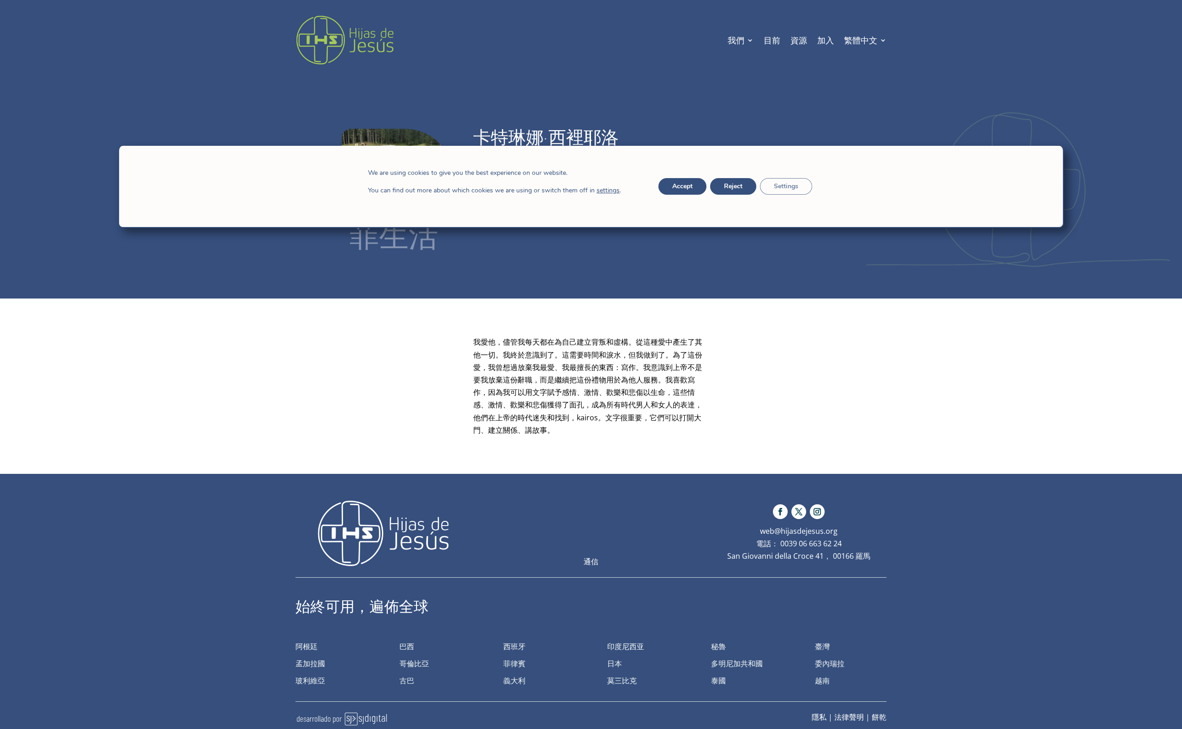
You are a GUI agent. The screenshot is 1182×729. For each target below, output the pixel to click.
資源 (798, 40)
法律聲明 (849, 717)
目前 (772, 40)
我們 (736, 40)
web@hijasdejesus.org (799, 531)
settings (608, 190)
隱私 (819, 717)
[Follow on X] (798, 511)
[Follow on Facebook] (780, 511)
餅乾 (879, 717)
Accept (682, 186)
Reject (733, 186)
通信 (591, 561)
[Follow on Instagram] (817, 511)
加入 (825, 40)
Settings (786, 186)
